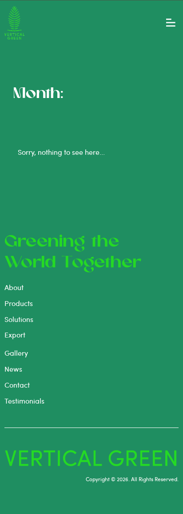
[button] (171, 23)
